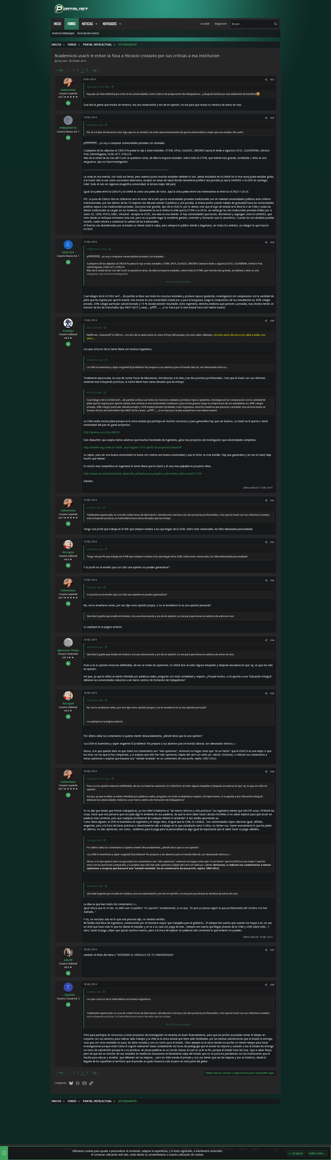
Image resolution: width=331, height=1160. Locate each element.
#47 (272, 950)
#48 (272, 984)
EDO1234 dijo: (94, 327)
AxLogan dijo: (94, 587)
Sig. (94, 70)
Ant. (61, 70)
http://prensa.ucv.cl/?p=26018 (101, 432)
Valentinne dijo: (95, 125)
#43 (272, 580)
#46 (272, 771)
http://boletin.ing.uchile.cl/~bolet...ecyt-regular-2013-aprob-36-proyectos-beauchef (132, 447)
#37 (272, 79)
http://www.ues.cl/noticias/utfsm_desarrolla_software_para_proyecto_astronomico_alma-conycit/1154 (143, 473)
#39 (272, 242)
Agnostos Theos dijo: (98, 86)
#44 (272, 640)
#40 (272, 320)
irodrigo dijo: (94, 507)
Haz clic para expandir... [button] (179, 281)
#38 (272, 117)
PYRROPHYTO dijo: (97, 249)
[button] (96, 24)
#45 (272, 693)
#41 (272, 500)
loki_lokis (62, 60)
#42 (272, 542)
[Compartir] (266, 79)
